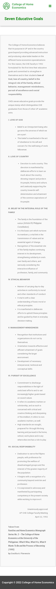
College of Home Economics (22, 6)
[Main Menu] (50, 6)
